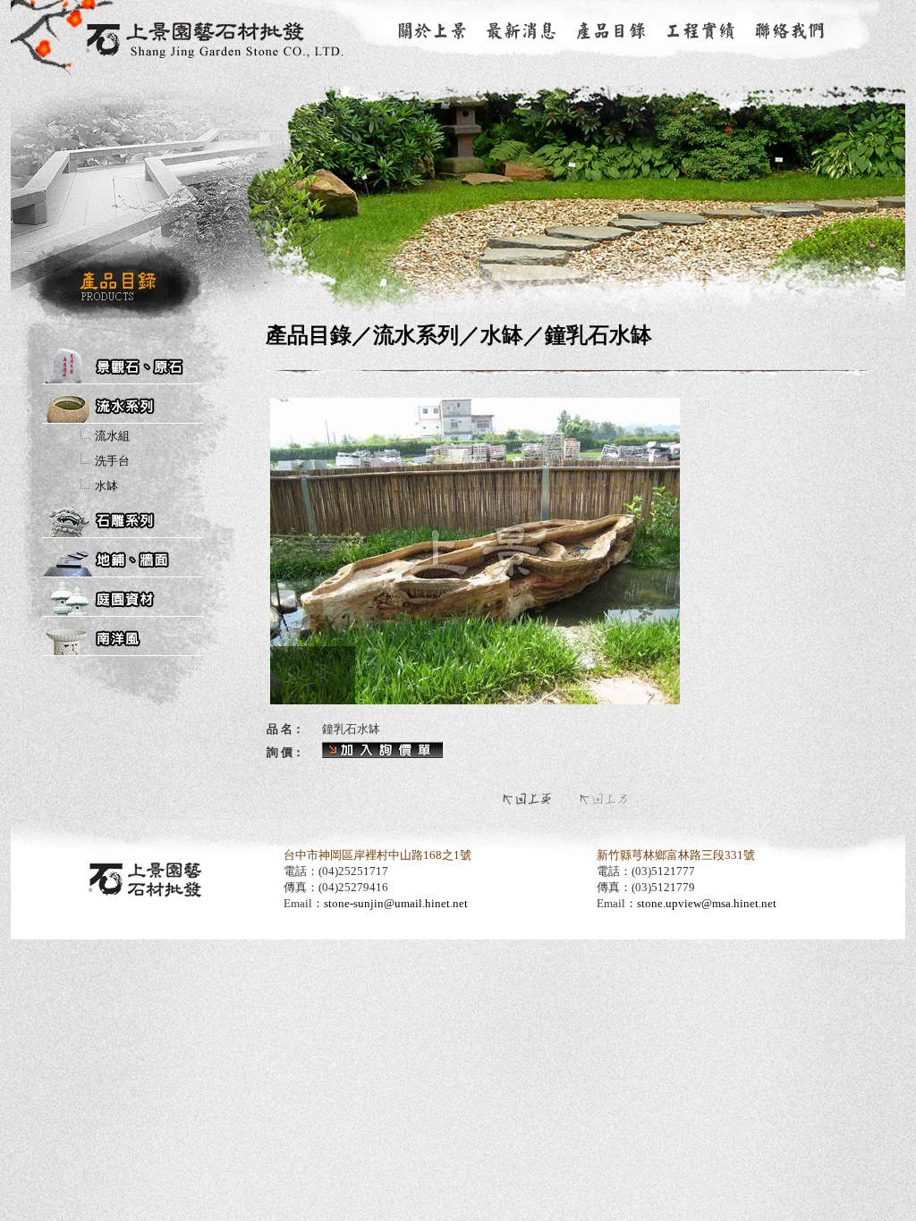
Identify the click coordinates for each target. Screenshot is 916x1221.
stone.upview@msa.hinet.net (706, 903)
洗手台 (112, 460)
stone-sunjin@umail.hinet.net (396, 903)
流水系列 (416, 335)
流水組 (112, 435)
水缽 (106, 486)
